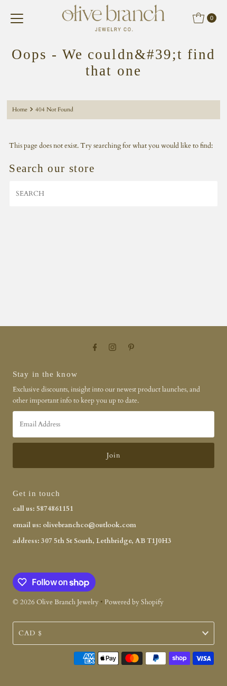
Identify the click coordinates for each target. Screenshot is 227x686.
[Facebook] (95, 347)
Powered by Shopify (134, 602)
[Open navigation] (17, 18)
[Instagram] (112, 347)
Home (19, 109)
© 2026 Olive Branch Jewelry (56, 602)
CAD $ (30, 633)
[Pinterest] (131, 347)
